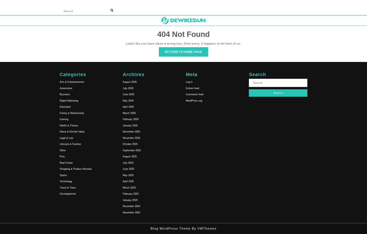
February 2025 (131, 193)
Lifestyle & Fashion (70, 144)
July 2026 (128, 88)
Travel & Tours (68, 187)
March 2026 (129, 113)
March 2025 (129, 187)
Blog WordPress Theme (171, 228)
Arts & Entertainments (72, 81)
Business (65, 94)
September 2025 (132, 150)
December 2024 (131, 206)
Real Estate (66, 162)
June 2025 (128, 168)
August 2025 (130, 156)
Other (63, 150)
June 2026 (128, 94)
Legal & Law (66, 137)
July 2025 (128, 162)
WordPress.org (194, 100)
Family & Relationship (72, 113)
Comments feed (194, 94)
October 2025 (130, 144)
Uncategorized (68, 193)
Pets (62, 156)
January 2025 (130, 200)
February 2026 (131, 119)
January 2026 (130, 125)
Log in (189, 81)
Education (65, 106)
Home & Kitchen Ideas (72, 131)
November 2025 (131, 137)
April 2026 (128, 106)
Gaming (64, 119)
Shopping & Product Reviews (76, 168)
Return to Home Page (186, 53)
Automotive (66, 88)
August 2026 (130, 81)
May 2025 (128, 175)
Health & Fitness (69, 125)
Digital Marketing (69, 100)
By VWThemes (204, 228)
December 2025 (131, 131)
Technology (66, 181)
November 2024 (131, 212)
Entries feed (192, 88)
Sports (63, 175)
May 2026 (128, 100)
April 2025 (128, 181)
